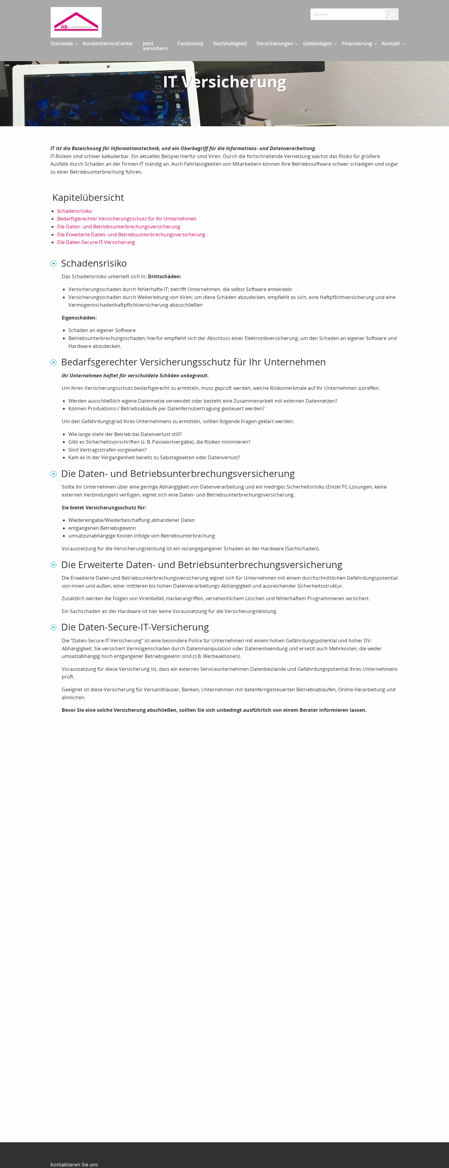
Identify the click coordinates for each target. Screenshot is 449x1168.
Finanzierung (357, 43)
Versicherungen (275, 43)
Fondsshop (190, 43)
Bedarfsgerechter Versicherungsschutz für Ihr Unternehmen (126, 218)
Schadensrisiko (74, 211)
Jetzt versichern (155, 46)
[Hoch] (55, 263)
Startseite (62, 43)
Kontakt (391, 43)
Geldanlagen (317, 43)
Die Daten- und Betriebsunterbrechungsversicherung (118, 226)
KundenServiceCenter (108, 43)
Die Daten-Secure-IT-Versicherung (96, 242)
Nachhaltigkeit (230, 43)
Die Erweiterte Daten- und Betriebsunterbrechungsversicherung (131, 234)
